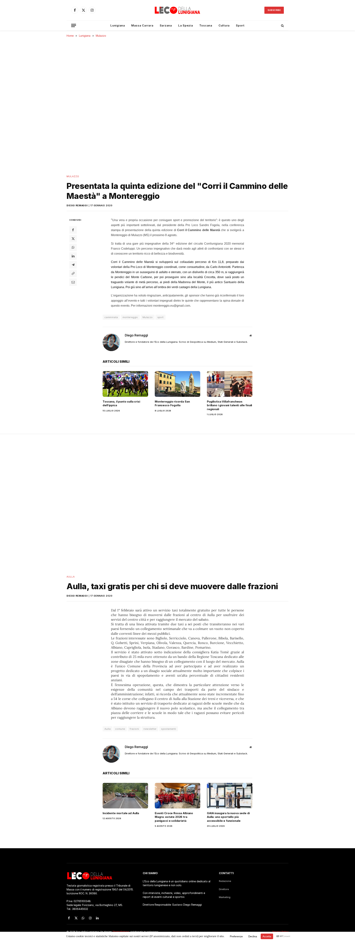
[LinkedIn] (73, 256)
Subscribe (274, 10)
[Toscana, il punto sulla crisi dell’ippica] (125, 384)
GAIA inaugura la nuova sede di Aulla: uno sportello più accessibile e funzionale (228, 816)
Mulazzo (73, 176)
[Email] (73, 282)
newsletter (149, 728)
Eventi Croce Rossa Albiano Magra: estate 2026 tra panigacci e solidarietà (174, 816)
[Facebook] (73, 229)
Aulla (71, 576)
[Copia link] (73, 273)
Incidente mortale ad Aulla (121, 813)
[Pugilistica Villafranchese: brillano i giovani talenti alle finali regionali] (229, 384)
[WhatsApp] (73, 247)
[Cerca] (282, 25)
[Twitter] (73, 238)
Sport (240, 25)
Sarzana (166, 25)
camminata (111, 317)
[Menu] (73, 25)
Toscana (205, 25)
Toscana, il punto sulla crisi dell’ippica (121, 403)
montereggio (130, 317)
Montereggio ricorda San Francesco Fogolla (172, 403)
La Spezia (185, 25)
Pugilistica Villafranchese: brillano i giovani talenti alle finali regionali (229, 405)
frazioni (134, 728)
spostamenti (168, 728)
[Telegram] (73, 264)
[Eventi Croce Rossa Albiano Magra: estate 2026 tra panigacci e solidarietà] (177, 795)
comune (120, 728)
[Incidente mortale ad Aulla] (125, 795)
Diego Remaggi (77, 205)
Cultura (224, 25)
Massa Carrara (142, 25)
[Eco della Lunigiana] (177, 10)
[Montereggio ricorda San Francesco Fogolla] (177, 384)
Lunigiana (117, 25)
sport (160, 317)
